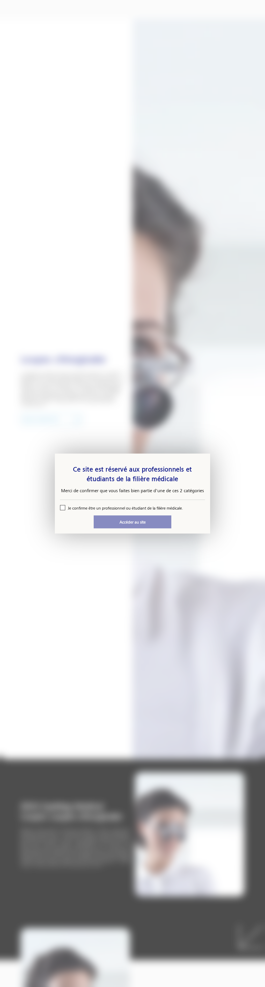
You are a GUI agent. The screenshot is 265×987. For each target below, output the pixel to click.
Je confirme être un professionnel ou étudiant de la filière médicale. (125, 507)
